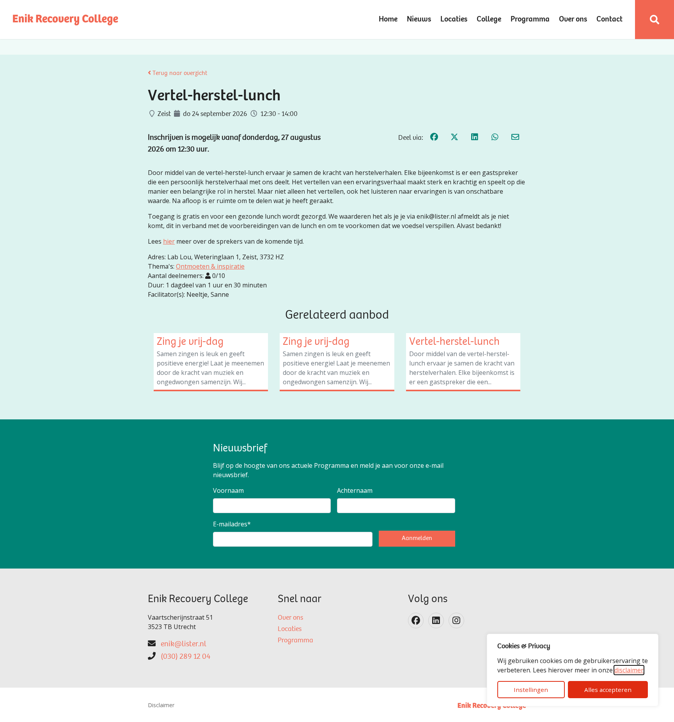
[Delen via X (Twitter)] (454, 138)
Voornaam (228, 490)
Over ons (573, 19)
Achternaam (354, 490)
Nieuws (419, 19)
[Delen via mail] (515, 138)
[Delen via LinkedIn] (474, 138)
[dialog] (572, 670)
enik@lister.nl (183, 644)
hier (169, 241)
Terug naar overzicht (179, 73)
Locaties (453, 19)
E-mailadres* (232, 524)
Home (388, 19)
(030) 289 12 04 (185, 657)
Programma (530, 19)
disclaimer (629, 670)
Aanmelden (417, 538)
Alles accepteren (607, 689)
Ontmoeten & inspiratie (210, 266)
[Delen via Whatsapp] (495, 138)
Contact (609, 19)
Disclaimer (161, 705)
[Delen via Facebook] (434, 138)
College (489, 19)
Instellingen (531, 689)
